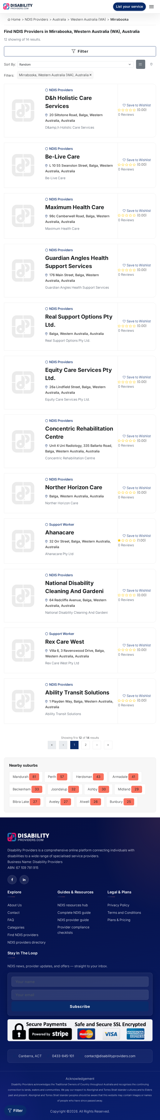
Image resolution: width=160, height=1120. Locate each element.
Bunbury (120, 802)
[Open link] (12, 879)
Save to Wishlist (139, 105)
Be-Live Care (62, 156)
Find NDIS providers (23, 935)
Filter (82, 51)
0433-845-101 (63, 1056)
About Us (15, 905)
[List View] (140, 64)
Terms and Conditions (124, 913)
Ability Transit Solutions (77, 692)
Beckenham (26, 789)
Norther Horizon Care (73, 487)
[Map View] (151, 64)
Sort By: (10, 64)
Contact (14, 913)
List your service (129, 7)
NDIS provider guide (73, 920)
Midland (128, 789)
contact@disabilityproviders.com (110, 1056)
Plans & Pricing (119, 920)
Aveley (58, 802)
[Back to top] (9, 1083)
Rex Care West (64, 641)
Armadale (123, 777)
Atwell (89, 802)
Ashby (97, 789)
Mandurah (24, 777)
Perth (56, 777)
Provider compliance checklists (73, 930)
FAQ (11, 920)
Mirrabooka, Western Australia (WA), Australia (54, 75)
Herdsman (88, 777)
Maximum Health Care (74, 207)
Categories (16, 927)
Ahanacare (59, 532)
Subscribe (80, 1006)
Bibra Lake (25, 802)
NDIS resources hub (73, 905)
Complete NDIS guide (74, 913)
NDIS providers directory (27, 942)
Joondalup (63, 789)
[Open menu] (152, 6)
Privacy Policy (118, 905)
